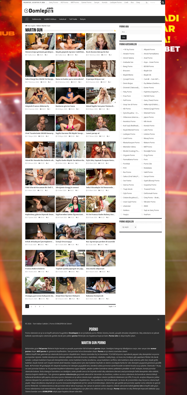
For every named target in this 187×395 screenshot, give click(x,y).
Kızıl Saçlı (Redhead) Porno (133, 126)
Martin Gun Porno (93, 343)
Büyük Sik (147, 75)
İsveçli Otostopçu (64, 242)
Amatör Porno (128, 54)
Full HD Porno (149, 96)
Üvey (138, 2)
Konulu (104, 2)
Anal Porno (148, 58)
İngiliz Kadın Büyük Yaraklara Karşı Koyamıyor (76, 160)
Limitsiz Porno (149, 134)
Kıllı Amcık (148, 121)
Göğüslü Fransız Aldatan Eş (37, 106)
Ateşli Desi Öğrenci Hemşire (68, 296)
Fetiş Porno (127, 92)
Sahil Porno (148, 172)
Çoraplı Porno (128, 79)
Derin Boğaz (128, 83)
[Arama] (163, 2)
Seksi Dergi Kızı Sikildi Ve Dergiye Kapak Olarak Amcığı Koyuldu (52, 79)
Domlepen (73, 333)
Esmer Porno (86, 2)
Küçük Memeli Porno (131, 130)
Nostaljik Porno (150, 151)
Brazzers (126, 71)
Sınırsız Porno (128, 185)
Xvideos (126, 210)
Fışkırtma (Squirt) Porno (153, 92)
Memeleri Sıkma (129, 147)
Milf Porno (75, 2)
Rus (132, 2)
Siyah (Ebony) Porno (151, 181)
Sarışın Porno (149, 176)
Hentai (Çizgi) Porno (151, 109)
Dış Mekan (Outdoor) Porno (154, 83)
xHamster (127, 206)
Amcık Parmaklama (151, 54)
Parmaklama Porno (130, 159)
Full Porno (127, 100)
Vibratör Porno (150, 202)
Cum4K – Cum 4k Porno (153, 79)
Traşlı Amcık (127, 189)
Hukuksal (62, 19)
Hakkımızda (36, 19)
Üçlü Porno (127, 193)
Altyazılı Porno (149, 49)
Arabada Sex (128, 62)
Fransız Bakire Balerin (35, 269)
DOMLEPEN (47, 391)
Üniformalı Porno (150, 193)
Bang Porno (128, 66)
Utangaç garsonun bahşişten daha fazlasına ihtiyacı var (49, 296)
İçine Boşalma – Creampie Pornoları (137, 113)
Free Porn (127, 96)
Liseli (126, 2)
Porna (116, 389)
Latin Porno (148, 130)
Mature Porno (149, 143)
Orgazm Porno (129, 155)
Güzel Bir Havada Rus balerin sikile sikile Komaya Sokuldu (50, 160)
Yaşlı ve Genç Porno (151, 210)
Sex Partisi (127, 181)
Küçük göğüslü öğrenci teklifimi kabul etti (74, 52)
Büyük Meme (128, 75)
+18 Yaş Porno (128, 49)
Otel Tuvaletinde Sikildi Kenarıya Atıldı (42, 133)
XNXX (146, 206)
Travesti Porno (149, 189)
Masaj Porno (149, 138)
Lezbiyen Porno (116, 2)
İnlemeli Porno (149, 113)
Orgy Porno (148, 155)
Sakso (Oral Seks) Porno (132, 176)
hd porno (43, 349)
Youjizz (126, 214)
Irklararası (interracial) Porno (134, 117)
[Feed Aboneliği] (115, 31)
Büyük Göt (148, 71)
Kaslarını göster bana (65, 106)
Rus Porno (127, 172)
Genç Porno (53, 2)
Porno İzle (148, 164)
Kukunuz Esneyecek (94, 296)
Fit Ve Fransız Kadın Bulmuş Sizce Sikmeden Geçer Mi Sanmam (113, 214)
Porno (27, 19)
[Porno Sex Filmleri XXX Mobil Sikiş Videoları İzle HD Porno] (38, 10)
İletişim (83, 19)
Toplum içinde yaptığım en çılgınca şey (72, 269)
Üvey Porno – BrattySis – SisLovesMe (158, 198)
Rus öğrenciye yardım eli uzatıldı (100, 242)
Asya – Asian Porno (151, 62)
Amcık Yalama (128, 58)
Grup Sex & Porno (130, 104)
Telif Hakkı (73, 19)
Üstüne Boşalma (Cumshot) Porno (136, 198)
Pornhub (126, 164)
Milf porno (41, 351)
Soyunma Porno (150, 185)
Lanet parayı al (92, 133)
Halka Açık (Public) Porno (153, 104)
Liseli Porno (127, 138)
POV (124, 168)
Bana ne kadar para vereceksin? (70, 79)
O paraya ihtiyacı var (95, 79)
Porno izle (113, 336)
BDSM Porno (149, 66)
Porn (146, 159)
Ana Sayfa (31, 26)
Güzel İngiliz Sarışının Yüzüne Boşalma (103, 106)
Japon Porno (149, 117)
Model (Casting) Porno (132, 151)
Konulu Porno (149, 126)
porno (75, 336)
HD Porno (64, 2)
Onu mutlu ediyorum (95, 269)
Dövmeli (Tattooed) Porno (133, 88)
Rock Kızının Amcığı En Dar (97, 52)
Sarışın (96, 2)
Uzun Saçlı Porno (129, 202)
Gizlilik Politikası (50, 19)
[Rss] (147, 2)
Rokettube (148, 168)
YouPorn (147, 214)
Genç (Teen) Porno (151, 100)
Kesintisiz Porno (129, 121)
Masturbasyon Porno (131, 143)
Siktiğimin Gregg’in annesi (67, 187)
